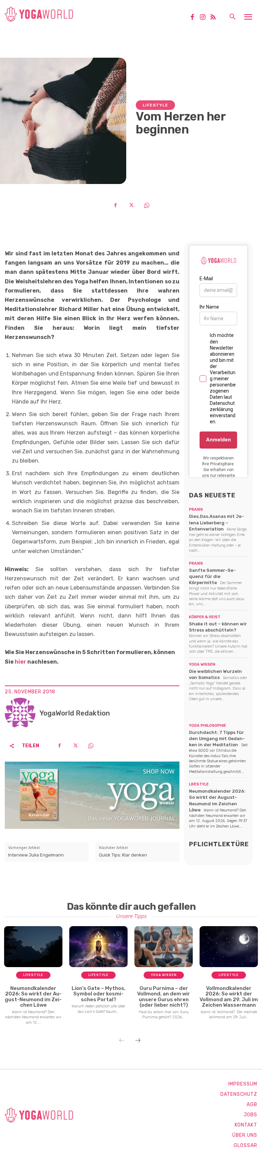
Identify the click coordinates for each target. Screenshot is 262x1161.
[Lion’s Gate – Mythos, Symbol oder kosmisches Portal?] (98, 946)
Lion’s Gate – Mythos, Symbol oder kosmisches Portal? (99, 994)
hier (20, 662)
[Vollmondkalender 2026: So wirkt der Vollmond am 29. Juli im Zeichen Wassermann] (229, 946)
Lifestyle (155, 105)
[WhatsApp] (147, 205)
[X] (131, 205)
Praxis (196, 509)
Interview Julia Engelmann (36, 855)
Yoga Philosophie (207, 725)
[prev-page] (122, 1040)
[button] (232, 17)
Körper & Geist (204, 617)
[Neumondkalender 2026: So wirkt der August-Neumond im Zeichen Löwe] (33, 946)
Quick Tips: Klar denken (123, 855)
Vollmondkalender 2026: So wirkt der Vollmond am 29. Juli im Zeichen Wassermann (229, 996)
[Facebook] (195, 18)
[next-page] (138, 1040)
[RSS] (215, 18)
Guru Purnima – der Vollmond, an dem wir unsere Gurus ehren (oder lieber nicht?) (163, 996)
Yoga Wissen (202, 664)
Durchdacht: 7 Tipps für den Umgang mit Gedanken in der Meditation (217, 738)
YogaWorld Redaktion (75, 713)
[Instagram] (205, 18)
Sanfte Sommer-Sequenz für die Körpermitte (212, 576)
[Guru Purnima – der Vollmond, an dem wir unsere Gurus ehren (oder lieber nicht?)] (163, 946)
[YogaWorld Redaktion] (20, 713)
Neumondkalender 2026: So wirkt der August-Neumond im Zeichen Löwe (33, 996)
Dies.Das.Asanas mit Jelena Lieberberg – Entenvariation (216, 522)
